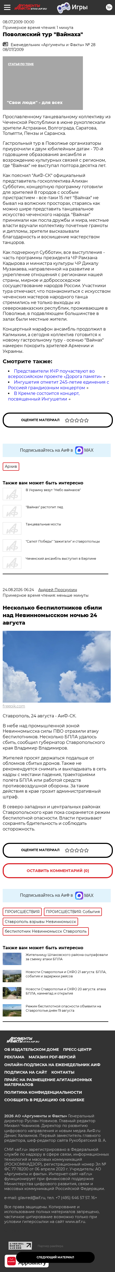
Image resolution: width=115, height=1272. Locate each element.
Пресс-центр (77, 1049)
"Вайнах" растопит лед (44, 507)
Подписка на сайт (25, 1072)
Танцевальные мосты (43, 524)
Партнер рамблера (50, 1246)
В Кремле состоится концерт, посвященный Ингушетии (43, 396)
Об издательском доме (31, 1049)
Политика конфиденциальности (43, 1092)
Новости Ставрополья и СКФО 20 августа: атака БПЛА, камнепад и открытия (66, 991)
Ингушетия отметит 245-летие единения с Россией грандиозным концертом (58, 385)
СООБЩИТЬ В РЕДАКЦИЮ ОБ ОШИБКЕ (44, 1099)
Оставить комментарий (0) (58, 870)
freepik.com (14, 706)
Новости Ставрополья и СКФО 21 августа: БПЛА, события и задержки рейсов (66, 974)
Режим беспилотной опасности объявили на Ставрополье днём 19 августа (63, 1008)
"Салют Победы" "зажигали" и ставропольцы (63, 541)
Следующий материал (55, 1257)
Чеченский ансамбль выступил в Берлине (61, 559)
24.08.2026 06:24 (18, 589)
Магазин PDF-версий (52, 1057)
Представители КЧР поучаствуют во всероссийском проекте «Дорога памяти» (55, 374)
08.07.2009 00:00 (18, 22)
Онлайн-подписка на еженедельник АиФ (52, 1064)
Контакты (62, 1072)
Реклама (14, 1057)
